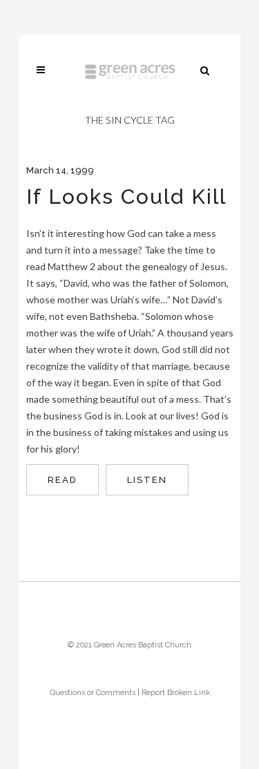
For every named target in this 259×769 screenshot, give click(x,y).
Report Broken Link (176, 692)
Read (62, 480)
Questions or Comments (92, 692)
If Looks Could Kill (126, 196)
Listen (147, 480)
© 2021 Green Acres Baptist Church (129, 644)
